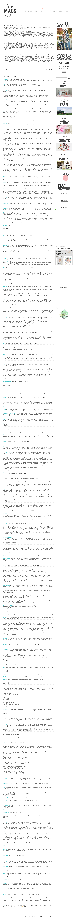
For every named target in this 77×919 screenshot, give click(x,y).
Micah (4, 406)
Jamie (4, 446)
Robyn (4, 565)
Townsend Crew (6, 638)
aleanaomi (5, 644)
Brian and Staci (6, 879)
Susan (4, 111)
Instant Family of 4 (6, 883)
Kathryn (4, 129)
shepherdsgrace (6, 423)
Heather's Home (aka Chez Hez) (9, 413)
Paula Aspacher (6, 649)
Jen (3, 343)
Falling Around (6, 493)
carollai (4, 555)
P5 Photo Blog (49, 916)
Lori (3, 670)
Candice (4, 231)
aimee (4, 873)
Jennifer (4, 441)
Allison (4, 905)
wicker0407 (5, 123)
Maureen (4, 176)
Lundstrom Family (6, 797)
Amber (4, 845)
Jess (4, 188)
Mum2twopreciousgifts (7, 212)
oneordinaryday (6, 245)
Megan (4, 267)
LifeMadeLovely (42, 916)
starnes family (5, 444)
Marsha (4, 434)
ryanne (4, 397)
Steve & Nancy (5, 208)
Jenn (4, 667)
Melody (4, 809)
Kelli (4, 307)
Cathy (4, 489)
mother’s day (48, 69)
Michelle (4, 849)
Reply (20, 87)
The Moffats (5, 173)
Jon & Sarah (5, 225)
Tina (4, 750)
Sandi (4, 815)
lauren (4, 282)
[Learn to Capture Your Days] (64, 248)
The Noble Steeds (6, 261)
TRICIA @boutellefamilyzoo (8, 594)
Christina (4, 182)
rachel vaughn (5, 855)
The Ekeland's (5, 481)
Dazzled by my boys (6, 805)
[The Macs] (20, 10)
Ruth (4, 787)
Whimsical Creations (7, 381)
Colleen (4, 737)
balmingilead (5, 562)
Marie (4, 108)
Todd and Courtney (6, 558)
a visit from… (9, 69)
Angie (4, 739)
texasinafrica (5, 162)
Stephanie (5, 519)
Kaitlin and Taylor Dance (7, 452)
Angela (4, 409)
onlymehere (5, 354)
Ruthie (4, 831)
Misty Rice (5, 286)
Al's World (5, 513)
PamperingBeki (6, 79)
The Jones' (5, 393)
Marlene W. (5, 679)
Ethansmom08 (5, 709)
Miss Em (4, 388)
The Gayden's (5, 456)
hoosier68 (5, 258)
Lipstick (4, 894)
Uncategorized (11, 66)
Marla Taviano (5, 93)
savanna (4, 254)
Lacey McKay (5, 99)
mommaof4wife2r (6, 585)
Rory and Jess (5, 203)
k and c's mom (6, 377)
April (4, 364)
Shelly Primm (5, 866)
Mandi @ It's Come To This (8, 605)
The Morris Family (6, 653)
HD (3, 472)
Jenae (4, 383)
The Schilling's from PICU (8, 537)
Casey (4, 299)
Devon (4, 84)
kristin (4, 419)
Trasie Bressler (5, 783)
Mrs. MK (4, 676)
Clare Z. (4, 897)
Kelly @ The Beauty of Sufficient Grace (10, 674)
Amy (4, 331)
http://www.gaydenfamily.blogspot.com (10, 470)
